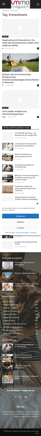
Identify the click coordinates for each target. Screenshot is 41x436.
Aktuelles (5, 36)
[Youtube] (26, 397)
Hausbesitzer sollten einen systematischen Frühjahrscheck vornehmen (25, 188)
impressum (33, 232)
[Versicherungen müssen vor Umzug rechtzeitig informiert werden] (7, 287)
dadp (3, 117)
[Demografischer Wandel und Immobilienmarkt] (7, 168)
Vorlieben (20, 228)
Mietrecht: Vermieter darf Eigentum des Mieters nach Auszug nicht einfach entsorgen (26, 178)
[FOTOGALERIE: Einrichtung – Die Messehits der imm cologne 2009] (7, 136)
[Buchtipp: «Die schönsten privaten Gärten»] (7, 245)
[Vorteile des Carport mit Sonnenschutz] (7, 369)
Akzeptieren (20, 216)
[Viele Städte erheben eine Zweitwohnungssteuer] (20, 99)
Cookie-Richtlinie (10, 232)
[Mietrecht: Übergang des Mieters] (7, 276)
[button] (37, 204)
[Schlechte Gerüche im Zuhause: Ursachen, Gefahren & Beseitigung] (7, 200)
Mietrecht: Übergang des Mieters (25, 273)
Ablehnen (20, 222)
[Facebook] (15, 397)
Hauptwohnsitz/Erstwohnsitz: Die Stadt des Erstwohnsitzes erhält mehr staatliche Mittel (20, 43)
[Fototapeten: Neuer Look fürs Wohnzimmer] (7, 265)
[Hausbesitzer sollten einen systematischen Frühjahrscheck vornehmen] (7, 189)
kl (2, 48)
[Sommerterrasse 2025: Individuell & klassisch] (7, 379)
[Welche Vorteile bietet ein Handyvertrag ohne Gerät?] (7, 157)
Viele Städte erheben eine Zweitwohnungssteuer (14, 112)
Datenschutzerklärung (22, 232)
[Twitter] (20, 397)
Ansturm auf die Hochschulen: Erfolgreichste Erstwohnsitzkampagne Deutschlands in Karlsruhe (20, 78)
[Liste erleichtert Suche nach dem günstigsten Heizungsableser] (7, 147)
